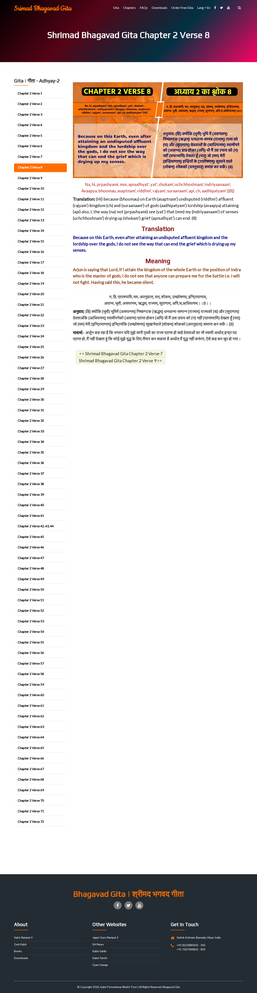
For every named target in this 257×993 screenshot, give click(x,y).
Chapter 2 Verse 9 (30, 178)
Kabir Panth (99, 958)
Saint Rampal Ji (23, 937)
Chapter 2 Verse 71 (31, 811)
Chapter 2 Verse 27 (31, 368)
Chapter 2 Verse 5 (30, 135)
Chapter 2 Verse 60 (31, 695)
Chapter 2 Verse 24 (31, 336)
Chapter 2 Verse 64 (31, 737)
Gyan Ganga (100, 964)
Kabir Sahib (99, 951)
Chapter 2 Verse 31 (31, 410)
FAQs (144, 7)
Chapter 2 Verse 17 (31, 262)
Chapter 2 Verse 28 (31, 378)
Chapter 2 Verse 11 (31, 199)
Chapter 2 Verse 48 (31, 568)
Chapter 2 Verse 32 (31, 420)
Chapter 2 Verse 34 (31, 441)
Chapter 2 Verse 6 (30, 146)
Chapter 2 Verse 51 (31, 600)
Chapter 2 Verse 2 (30, 104)
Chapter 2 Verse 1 (30, 93)
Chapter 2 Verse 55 (31, 642)
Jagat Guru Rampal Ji (105, 937)
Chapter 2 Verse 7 (30, 156)
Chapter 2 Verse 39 (31, 494)
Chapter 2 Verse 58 (31, 674)
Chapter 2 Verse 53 (31, 621)
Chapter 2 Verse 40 (31, 505)
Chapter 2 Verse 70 (31, 800)
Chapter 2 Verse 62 (31, 716)
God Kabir (20, 944)
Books (18, 951)
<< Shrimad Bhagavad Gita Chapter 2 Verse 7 (121, 353)
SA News (98, 944)
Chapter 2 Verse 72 (31, 821)
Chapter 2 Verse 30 (31, 399)
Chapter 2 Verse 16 (31, 251)
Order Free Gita (182, 7)
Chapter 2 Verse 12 (31, 209)
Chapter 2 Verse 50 (31, 589)
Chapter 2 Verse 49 (31, 579)
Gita (116, 7)
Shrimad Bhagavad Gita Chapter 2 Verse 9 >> (120, 360)
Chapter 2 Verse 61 (31, 705)
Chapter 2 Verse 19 (31, 283)
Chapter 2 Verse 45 (31, 537)
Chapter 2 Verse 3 (30, 114)
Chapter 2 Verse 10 (31, 188)
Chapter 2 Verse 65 (31, 748)
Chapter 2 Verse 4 (30, 125)
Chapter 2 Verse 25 (31, 347)
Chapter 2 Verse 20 (31, 294)
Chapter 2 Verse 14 (31, 230)
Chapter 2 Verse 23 (31, 325)
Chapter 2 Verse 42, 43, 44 (36, 526)
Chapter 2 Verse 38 (31, 484)
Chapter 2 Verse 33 (31, 431)
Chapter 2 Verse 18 (31, 273)
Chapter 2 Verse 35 (31, 452)
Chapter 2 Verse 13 (31, 220)
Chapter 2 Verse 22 (31, 315)
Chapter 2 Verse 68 (31, 779)
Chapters (129, 7)
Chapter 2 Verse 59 (31, 684)
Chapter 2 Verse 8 (30, 167)
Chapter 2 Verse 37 (31, 473)
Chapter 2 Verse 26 (31, 357)
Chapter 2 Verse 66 (31, 758)
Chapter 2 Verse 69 (31, 790)
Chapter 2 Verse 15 (31, 241)
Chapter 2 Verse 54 (31, 631)
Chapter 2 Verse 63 (31, 726)
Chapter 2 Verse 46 (31, 547)
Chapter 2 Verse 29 (31, 389)
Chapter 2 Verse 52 (31, 610)
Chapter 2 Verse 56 (31, 652)
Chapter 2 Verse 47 (31, 558)
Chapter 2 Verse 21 (31, 304)
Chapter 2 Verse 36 (31, 463)
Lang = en (203, 7)
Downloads (159, 7)
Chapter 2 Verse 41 (31, 515)
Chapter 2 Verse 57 (31, 663)
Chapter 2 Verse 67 (31, 769)
